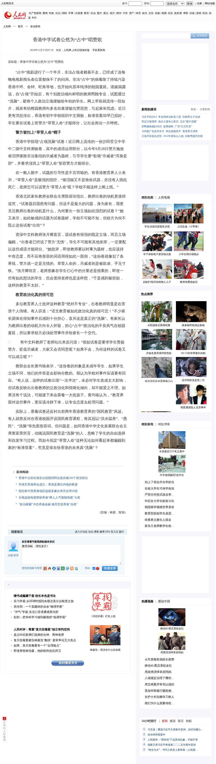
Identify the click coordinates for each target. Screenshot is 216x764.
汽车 (125, 13)
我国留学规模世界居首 (159, 507)
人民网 (7, 26)
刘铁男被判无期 (194, 136)
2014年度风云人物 (173, 136)
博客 (185, 13)
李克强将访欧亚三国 (169, 116)
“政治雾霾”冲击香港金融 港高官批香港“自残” (48, 504)
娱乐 (144, 13)
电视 (164, 13)
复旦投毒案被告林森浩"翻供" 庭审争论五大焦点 (45, 640)
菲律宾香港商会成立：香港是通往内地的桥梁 (48, 484)
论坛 (90, 531)
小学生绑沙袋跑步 (189, 254)
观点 (105, 13)
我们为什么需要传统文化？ (162, 703)
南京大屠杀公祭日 (168, 121)
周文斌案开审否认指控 (159, 684)
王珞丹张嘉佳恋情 (152, 136)
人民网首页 (7, 3)
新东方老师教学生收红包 (161, 526)
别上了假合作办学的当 (159, 482)
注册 (199, 3)
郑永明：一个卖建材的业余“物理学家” (38, 606)
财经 (119, 13)
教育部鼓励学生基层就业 (161, 513)
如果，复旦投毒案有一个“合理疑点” (37, 645)
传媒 (157, 13)
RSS (34, 17)
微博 (102, 531)
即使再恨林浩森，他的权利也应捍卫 (37, 650)
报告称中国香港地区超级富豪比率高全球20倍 (48, 491)
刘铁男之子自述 (191, 116)
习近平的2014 (149, 116)
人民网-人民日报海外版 (76, 50)
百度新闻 (205, 109)
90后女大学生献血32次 (159, 501)
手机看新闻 (98, 50)
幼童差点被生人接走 (158, 519)
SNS (107, 531)
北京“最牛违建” (188, 121)
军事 (70, 13)
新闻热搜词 (149, 109)
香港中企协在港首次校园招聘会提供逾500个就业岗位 (53, 478)
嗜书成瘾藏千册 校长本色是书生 (35, 595)
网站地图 (210, 3)
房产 (131, 13)
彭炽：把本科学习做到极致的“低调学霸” (40, 617)
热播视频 (147, 601)
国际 (64, 13)
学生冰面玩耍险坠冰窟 (157, 226)
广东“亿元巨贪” (183, 126)
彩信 (205, 13)
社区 (170, 13)
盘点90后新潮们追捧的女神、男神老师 (39, 634)
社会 (93, 13)
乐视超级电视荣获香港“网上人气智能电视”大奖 (49, 497)
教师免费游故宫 (189, 281)
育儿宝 (114, 531)
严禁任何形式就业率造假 (161, 494)
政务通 (178, 13)
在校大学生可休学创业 (159, 488)
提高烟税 (168, 126)
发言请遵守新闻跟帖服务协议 (38, 541)
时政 (51, 13)
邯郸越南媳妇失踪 (152, 126)
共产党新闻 (35, 13)
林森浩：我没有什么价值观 (105, 649)
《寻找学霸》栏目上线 (102, 616)
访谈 (191, 13)
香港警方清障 (190, 131)
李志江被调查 (149, 121)
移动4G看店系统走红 (172, 628)
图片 (99, 13)
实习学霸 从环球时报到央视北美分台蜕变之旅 (44, 601)
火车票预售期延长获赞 (159, 659)
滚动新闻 (35, 26)
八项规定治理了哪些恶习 (161, 678)
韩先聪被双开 (173, 131)
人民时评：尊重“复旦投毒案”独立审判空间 (42, 629)
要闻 (45, 13)
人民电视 (164, 197)
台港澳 (79, 13)
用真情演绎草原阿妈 (172, 652)
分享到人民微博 (4, 731)
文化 (151, 13)
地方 (112, 13)
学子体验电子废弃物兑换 (157, 254)
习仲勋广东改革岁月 (153, 131)
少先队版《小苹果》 (188, 226)
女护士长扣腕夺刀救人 (159, 696)
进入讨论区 (81, 531)
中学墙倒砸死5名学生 (172, 475)
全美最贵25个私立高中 (172, 451)
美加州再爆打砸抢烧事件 (161, 690)
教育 (86, 13)
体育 (138, 13)
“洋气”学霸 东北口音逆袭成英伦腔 (36, 612)
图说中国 (164, 601)
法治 (57, 13)
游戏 (198, 13)
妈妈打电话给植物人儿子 (157, 281)
